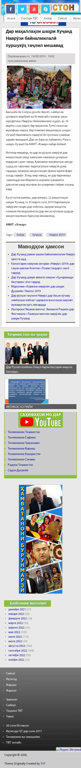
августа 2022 (16, 645)
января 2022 (16, 613)
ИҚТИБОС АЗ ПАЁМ (19, 406)
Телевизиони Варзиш (21, 448)
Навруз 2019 (57, 234)
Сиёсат (62, 18)
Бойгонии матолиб (28, 603)
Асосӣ (11, 18)
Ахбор (48, 18)
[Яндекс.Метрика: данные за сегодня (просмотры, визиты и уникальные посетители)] (68, 749)
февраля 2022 (17, 618)
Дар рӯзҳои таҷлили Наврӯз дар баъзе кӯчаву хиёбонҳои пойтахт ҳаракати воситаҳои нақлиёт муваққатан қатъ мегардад (42, 300)
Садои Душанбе (18, 470)
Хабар (20, 234)
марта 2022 (15, 623)
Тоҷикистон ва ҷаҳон (27, 334)
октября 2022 (16, 655)
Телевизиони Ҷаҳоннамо (24, 443)
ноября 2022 (16, 659)
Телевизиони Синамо (21, 459)
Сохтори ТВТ (29, 18)
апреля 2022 (16, 627)
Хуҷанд (36, 234)
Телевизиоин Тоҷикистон (24, 432)
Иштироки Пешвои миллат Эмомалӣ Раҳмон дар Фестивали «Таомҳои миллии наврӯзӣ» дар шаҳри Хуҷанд (42, 314)
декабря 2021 (17, 609)
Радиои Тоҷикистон (20, 464)
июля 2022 (15, 641)
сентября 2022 (17, 650)
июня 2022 (15, 636)
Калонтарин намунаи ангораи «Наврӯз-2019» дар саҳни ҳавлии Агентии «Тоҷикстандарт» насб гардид (42, 268)
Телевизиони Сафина (21, 437)
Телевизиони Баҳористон (24, 454)
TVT (42, 763)
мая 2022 (14, 632)
